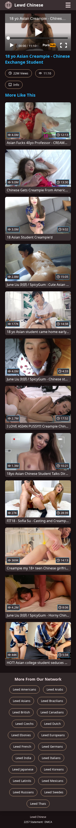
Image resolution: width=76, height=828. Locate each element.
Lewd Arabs (55, 689)
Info (15, 85)
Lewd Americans (24, 689)
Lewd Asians (21, 701)
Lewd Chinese (28, 5)
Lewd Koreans (54, 769)
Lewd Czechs (24, 724)
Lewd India (23, 758)
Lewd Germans (52, 746)
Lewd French (22, 746)
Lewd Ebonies (21, 735)
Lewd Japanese (22, 769)
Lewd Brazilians (52, 701)
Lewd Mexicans (52, 781)
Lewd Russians (23, 792)
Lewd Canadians (52, 712)
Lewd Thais (38, 804)
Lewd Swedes (53, 792)
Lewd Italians (51, 758)
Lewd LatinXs (22, 781)
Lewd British (21, 712)
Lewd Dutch (52, 724)
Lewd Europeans (53, 735)
